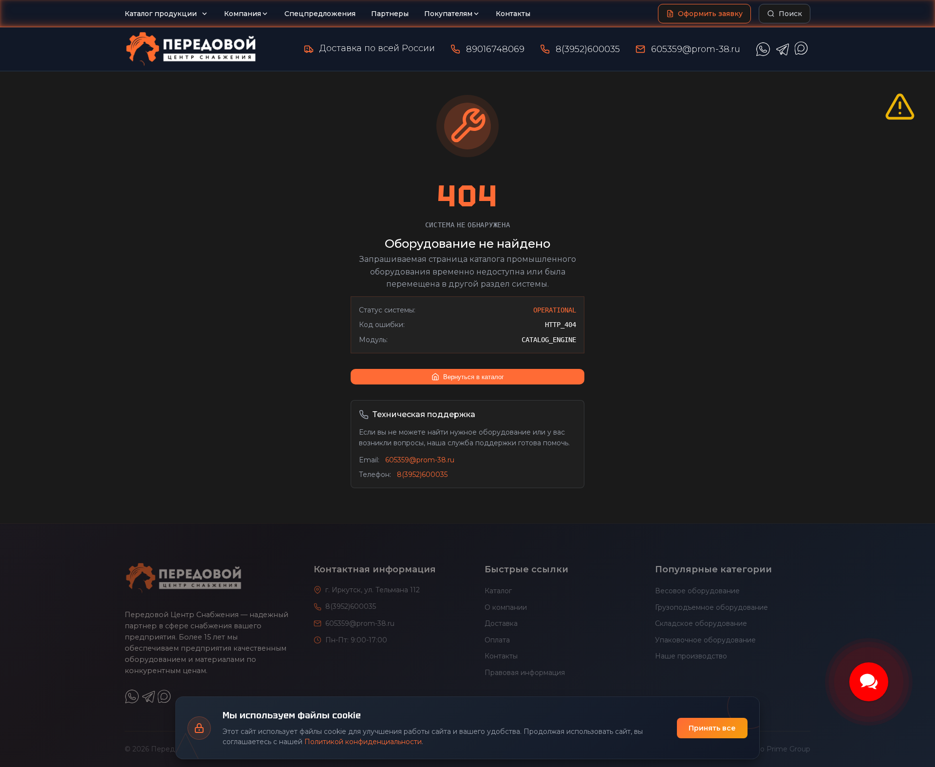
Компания (242, 13)
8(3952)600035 (588, 49)
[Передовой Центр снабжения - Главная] (191, 49)
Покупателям (448, 13)
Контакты (513, 13)
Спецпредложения (319, 13)
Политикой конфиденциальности (363, 741)
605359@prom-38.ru (695, 49)
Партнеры (390, 13)
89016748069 (495, 49)
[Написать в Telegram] (782, 49)
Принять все (712, 728)
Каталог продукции (161, 13)
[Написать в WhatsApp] (763, 49)
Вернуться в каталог (473, 377)
